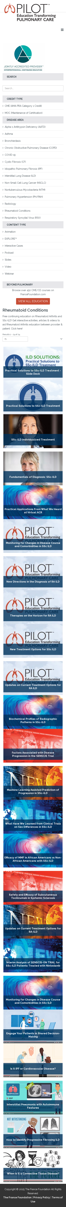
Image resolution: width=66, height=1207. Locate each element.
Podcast (9, 252)
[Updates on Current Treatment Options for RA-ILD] (33, 921)
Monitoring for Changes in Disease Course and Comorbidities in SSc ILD (33, 544)
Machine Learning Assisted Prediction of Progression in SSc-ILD (33, 791)
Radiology (10, 203)
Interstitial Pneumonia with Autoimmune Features (33, 1106)
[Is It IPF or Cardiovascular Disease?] (33, 1060)
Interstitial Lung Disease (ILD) (20, 175)
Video (8, 266)
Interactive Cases (14, 245)
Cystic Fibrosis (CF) (15, 161)
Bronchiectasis (13, 140)
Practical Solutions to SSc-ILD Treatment (33, 405)
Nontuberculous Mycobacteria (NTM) (25, 189)
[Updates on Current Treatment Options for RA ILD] (33, 678)
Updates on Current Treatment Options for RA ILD (33, 686)
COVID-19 (10, 154)
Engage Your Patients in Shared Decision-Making (33, 1035)
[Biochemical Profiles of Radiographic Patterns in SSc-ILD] (33, 712)
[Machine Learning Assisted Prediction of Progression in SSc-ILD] (33, 783)
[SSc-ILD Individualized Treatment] (33, 431)
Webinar (9, 273)
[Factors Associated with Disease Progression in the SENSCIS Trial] (33, 746)
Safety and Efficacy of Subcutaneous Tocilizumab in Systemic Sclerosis (33, 896)
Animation (10, 231)
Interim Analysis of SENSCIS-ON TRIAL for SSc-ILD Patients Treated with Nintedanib (33, 964)
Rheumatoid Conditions (17, 210)
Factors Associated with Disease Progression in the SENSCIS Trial (33, 754)
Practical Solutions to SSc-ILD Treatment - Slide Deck (33, 372)
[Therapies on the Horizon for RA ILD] (33, 607)
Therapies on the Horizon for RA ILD (33, 615)
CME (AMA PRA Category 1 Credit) (23, 106)
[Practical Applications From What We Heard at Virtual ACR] (33, 502)
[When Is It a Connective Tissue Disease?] (33, 1165)
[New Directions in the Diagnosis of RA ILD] (33, 573)
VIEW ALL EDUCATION (33, 301)
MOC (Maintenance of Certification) (23, 113)
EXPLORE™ (11, 238)
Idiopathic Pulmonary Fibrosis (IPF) (23, 168)
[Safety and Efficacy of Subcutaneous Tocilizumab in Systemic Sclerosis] (33, 888)
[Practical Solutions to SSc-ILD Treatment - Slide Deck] (33, 363)
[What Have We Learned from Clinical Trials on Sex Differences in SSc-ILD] (33, 817)
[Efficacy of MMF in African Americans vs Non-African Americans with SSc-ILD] (33, 850)
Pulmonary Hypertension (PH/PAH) (24, 196)
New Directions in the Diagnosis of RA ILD (33, 581)
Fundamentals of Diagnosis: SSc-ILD (33, 477)
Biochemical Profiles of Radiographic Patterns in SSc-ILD (33, 720)
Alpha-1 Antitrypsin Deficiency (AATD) (25, 127)
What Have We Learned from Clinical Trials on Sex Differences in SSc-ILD (33, 825)
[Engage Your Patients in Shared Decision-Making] (33, 1026)
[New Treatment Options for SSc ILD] (33, 641)
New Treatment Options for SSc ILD (33, 649)
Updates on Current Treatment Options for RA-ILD (33, 930)
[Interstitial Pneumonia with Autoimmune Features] (33, 1097)
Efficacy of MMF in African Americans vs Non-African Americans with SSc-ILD (33, 859)
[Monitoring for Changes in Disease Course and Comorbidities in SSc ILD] (33, 536)
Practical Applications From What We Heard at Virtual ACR (33, 511)
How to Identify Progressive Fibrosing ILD (33, 1139)
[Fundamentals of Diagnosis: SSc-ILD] (33, 468)
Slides (8, 259)
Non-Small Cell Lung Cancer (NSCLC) (25, 182)
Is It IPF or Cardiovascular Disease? (33, 1068)
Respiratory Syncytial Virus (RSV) (23, 217)
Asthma (9, 134)
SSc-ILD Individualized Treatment (33, 439)
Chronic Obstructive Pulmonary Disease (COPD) (31, 147)
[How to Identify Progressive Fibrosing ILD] (33, 1131)
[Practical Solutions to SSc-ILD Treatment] (33, 397)
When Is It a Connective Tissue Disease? (33, 1173)
